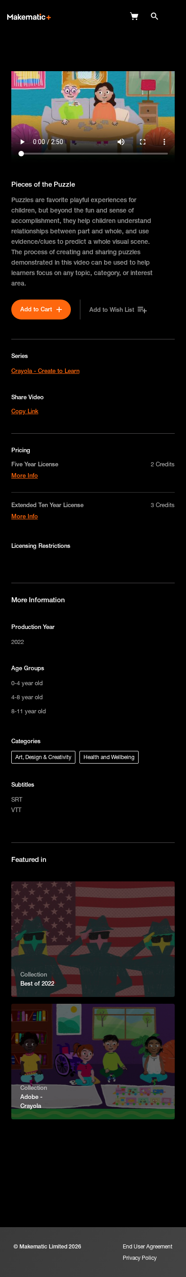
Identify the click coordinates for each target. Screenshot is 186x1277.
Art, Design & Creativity (43, 757)
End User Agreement (147, 1246)
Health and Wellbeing (109, 757)
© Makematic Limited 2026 (47, 1246)
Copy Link (24, 411)
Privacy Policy (140, 1257)
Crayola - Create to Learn (45, 370)
